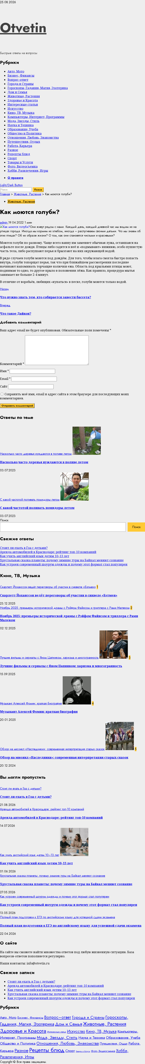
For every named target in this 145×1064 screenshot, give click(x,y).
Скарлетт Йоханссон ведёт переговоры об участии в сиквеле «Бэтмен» (48, 587)
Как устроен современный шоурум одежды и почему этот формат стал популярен (63, 564)
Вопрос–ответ (18, 80)
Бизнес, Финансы (21, 75)
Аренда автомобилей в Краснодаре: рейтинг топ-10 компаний (48, 552)
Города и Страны (21, 84)
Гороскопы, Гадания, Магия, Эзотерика (38, 88)
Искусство (15, 109)
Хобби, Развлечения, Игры (28, 171)
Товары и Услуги (20, 162)
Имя (4, 371)
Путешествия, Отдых (24, 142)
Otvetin (23, 27)
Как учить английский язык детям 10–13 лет (34, 556)
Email (5, 379)
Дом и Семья (17, 92)
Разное (13, 150)
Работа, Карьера (20, 146)
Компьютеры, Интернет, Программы (36, 117)
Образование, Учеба (23, 129)
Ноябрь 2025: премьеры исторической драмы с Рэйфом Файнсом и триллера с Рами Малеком (65, 608)
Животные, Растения (24, 96)
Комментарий (12, 364)
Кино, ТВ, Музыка (21, 113)
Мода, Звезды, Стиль (23, 121)
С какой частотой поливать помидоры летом (29, 499)
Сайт (3, 386)
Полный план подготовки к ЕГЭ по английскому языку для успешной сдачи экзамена (57, 917)
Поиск (4, 520)
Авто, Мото (16, 71)
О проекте (15, 178)
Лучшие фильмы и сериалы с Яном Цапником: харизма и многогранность (49, 657)
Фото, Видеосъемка (23, 166)
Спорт (12, 158)
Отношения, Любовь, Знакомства (33, 137)
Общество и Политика (25, 133)
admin (4, 222)
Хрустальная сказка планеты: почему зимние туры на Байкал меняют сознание (62, 560)
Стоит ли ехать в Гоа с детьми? (24, 548)
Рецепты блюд (19, 154)
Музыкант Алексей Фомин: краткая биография (31, 703)
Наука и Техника (21, 125)
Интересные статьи (23, 104)
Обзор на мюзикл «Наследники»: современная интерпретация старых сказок (52, 749)
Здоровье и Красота (23, 100)
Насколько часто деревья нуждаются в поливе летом (36, 454)
